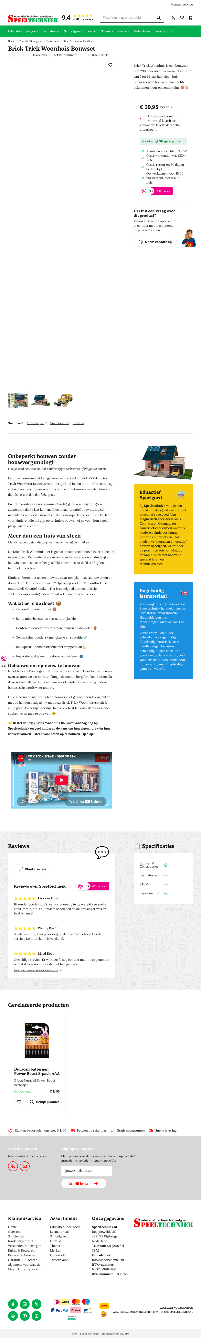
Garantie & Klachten (22, 1260)
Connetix (146, 524)
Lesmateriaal (51, 31)
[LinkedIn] (25, 1304)
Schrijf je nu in (80, 1183)
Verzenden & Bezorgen (24, 1246)
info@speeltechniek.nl (108, 1260)
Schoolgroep (73, 31)
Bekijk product (47, 1102)
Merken (123, 31)
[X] (36, 1304)
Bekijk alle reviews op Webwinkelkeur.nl (36, 971)
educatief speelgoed (154, 515)
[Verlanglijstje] (182, 17)
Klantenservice (182, 4)
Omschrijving (36, 423)
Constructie (52, 41)
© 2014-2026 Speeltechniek (85, 1334)
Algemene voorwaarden (25, 1265)
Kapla (148, 555)
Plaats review (35, 869)
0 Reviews (40, 55)
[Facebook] (13, 1304)
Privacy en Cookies (22, 1255)
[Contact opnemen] (13, 1166)
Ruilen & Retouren (21, 1251)
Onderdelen (141, 31)
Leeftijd (92, 31)
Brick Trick (35, 723)
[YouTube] (25, 1316)
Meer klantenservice (23, 1269)
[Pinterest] (13, 1316)
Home (11, 41)
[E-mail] (25, 1166)
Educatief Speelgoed (23, 31)
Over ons (14, 1232)
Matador (177, 550)
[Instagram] (36, 1316)
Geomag (164, 524)
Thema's (107, 31)
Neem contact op (158, 242)
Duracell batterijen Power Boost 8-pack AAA (37, 1071)
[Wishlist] (110, 65)
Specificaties (59, 423)
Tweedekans (163, 31)
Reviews (78, 423)
